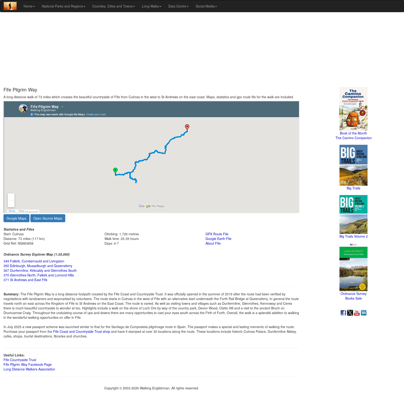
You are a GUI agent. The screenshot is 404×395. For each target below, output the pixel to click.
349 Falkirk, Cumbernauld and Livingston (34, 261)
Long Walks (150, 6)
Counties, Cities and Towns (112, 6)
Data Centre (177, 6)
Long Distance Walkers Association (29, 369)
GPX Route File (217, 234)
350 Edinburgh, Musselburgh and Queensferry (38, 265)
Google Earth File (218, 238)
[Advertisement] (202, 49)
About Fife (213, 243)
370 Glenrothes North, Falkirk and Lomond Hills (39, 275)
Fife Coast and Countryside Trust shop (81, 331)
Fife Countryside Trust (20, 359)
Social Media (205, 6)
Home (28, 6)
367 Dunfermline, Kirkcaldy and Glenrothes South (40, 270)
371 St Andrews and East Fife (25, 279)
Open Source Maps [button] (47, 218)
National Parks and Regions (62, 6)
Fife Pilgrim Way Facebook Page (28, 364)
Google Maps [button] (16, 218)
